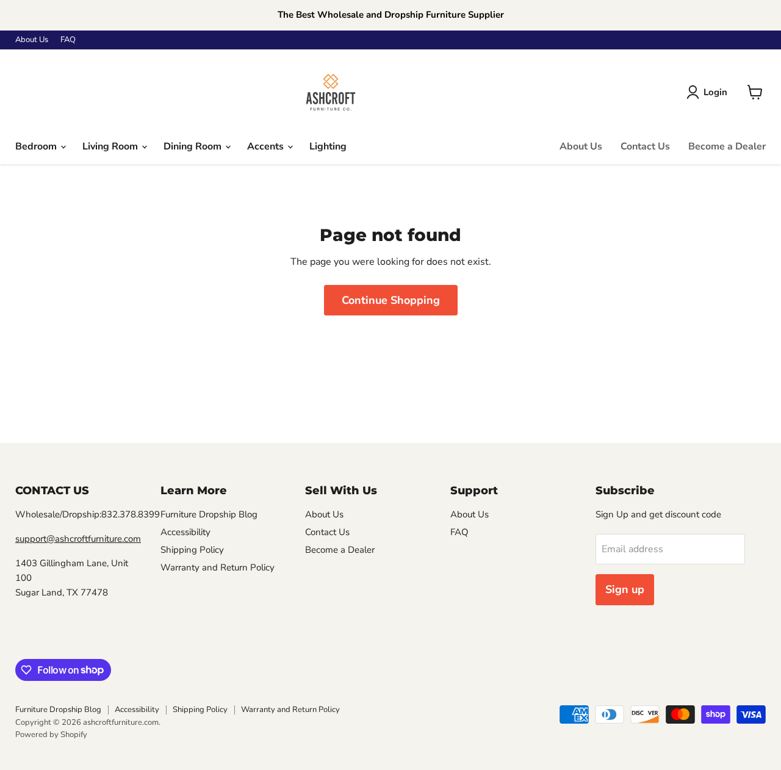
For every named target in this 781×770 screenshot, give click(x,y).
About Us (31, 40)
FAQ (68, 40)
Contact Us (645, 146)
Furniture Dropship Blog (208, 514)
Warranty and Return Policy (217, 567)
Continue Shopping (391, 300)
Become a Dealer (727, 146)
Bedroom (37, 146)
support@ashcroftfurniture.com (78, 539)
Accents (266, 146)
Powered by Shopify (51, 734)
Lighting (328, 146)
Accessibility (185, 532)
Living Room (111, 146)
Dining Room (194, 146)
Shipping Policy (192, 550)
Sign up (624, 589)
